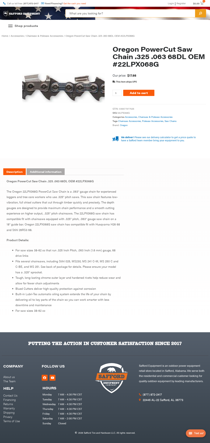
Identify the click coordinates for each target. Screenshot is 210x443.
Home (5, 35)
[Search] (200, 13)
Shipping (9, 412)
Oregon (124, 125)
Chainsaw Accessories (129, 121)
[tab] (14, 171)
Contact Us (10, 395)
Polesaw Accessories (152, 121)
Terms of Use (11, 421)
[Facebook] (45, 378)
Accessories (17, 35)
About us (9, 377)
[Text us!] (196, 434)
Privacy (7, 417)
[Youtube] (52, 378)
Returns (8, 404)
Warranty (9, 408)
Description (14, 172)
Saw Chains (171, 121)
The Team (9, 381)
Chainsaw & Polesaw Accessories (44, 35)
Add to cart (139, 93)
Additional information (46, 172)
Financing (9, 400)
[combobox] (130, 13)
